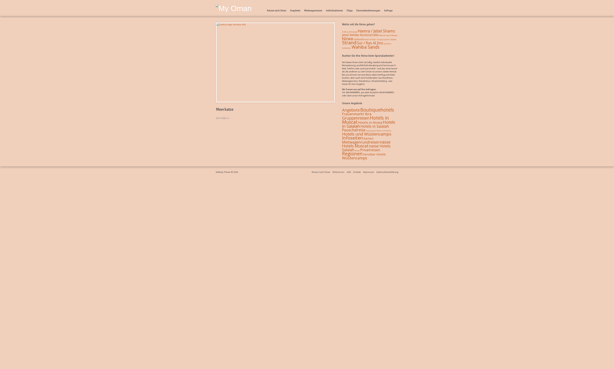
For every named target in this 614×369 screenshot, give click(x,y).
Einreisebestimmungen (368, 10)
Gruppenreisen (355, 118)
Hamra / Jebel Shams (376, 31)
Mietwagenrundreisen (360, 142)
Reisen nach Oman (276, 10)
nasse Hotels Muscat (366, 144)
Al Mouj (345, 32)
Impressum (368, 172)
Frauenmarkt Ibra (356, 113)
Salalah (393, 39)
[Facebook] (397, 10)
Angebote (295, 10)
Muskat (394, 35)
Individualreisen (334, 10)
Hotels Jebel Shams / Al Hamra (378, 131)
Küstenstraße (369, 35)
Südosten (387, 44)
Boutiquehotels (377, 110)
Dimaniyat (353, 32)
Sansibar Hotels (374, 154)
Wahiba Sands (365, 47)
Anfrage (388, 10)
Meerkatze (224, 109)
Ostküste (358, 39)
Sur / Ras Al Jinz (370, 42)
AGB (349, 172)
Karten (368, 138)
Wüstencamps (354, 157)
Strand (349, 42)
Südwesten (346, 48)
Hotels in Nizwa (370, 122)
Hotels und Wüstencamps (366, 134)
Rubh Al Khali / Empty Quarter (377, 39)
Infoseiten (352, 138)
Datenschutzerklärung (387, 172)
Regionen (352, 153)
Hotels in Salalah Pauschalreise (365, 128)
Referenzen (338, 172)
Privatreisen (370, 149)
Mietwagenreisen (313, 10)
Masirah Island (385, 35)
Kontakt (357, 172)
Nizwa (347, 38)
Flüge (350, 10)
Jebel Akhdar (350, 35)
